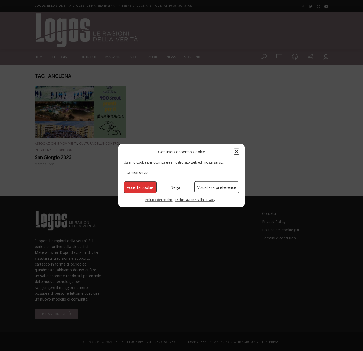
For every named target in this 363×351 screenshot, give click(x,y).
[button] (236, 151)
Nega (175, 187)
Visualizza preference (216, 187)
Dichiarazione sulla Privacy (195, 199)
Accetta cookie (140, 187)
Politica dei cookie (159, 199)
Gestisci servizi (137, 172)
